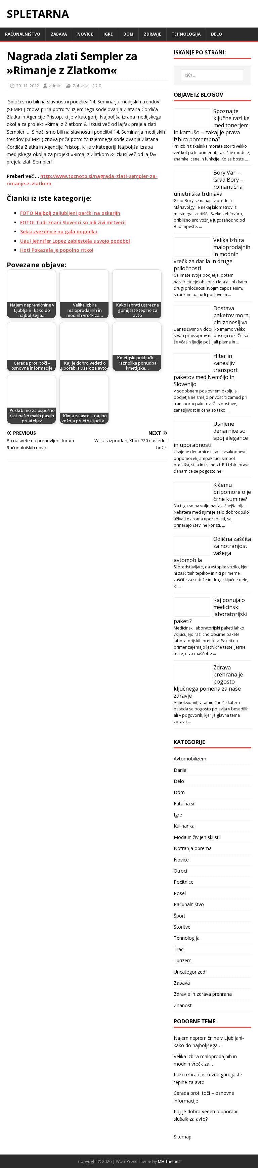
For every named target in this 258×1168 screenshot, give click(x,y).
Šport (179, 916)
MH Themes (169, 1161)
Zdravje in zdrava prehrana (203, 994)
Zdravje (152, 34)
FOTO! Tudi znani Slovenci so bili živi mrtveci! (73, 222)
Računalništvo (22, 34)
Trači (179, 949)
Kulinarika (184, 826)
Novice (85, 34)
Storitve (182, 927)
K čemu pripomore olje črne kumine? (232, 492)
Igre (108, 34)
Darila (180, 770)
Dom (128, 34)
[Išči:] (212, 75)
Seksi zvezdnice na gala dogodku (58, 231)
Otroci (180, 871)
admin (55, 86)
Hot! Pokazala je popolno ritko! (56, 250)
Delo (216, 34)
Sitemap (182, 1136)
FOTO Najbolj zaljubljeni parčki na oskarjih (70, 213)
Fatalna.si (184, 803)
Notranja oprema (193, 848)
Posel (180, 893)
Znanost (183, 1005)
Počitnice (184, 882)
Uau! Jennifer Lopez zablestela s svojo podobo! (75, 241)
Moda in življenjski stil (197, 837)
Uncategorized (189, 972)
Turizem (182, 960)
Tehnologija (186, 34)
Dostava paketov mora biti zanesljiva (231, 315)
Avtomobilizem (190, 758)
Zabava (59, 34)
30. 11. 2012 (27, 86)
